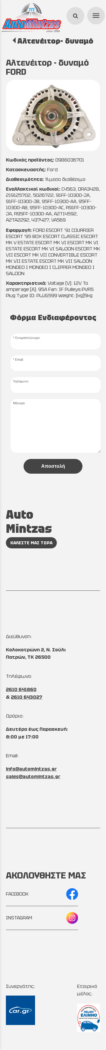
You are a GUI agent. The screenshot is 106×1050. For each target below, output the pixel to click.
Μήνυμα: (19, 403)
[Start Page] (31, 17)
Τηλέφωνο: (21, 381)
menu (95, 14)
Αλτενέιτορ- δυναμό (55, 41)
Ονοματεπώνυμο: (27, 338)
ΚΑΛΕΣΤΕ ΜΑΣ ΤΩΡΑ (31, 542)
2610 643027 (26, 697)
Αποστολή (53, 466)
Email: (19, 359)
